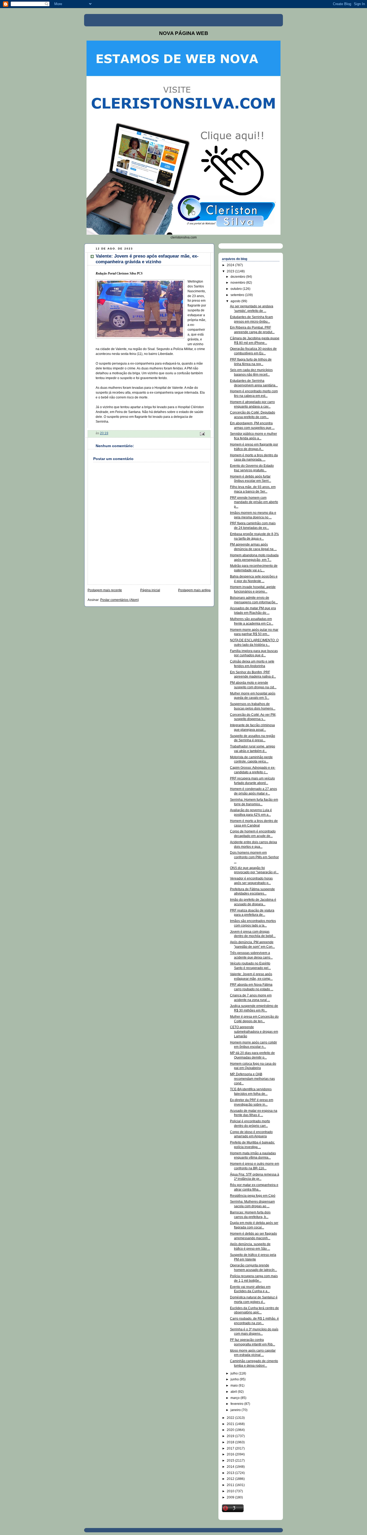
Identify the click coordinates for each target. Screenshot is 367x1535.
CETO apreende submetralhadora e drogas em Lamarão (254, 1031)
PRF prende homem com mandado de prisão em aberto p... (254, 502)
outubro (237, 289)
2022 (231, 1418)
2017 (231, 1448)
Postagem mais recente (105, 590)
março (235, 1398)
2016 (231, 1454)
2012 (231, 1479)
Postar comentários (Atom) (119, 600)
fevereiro (237, 1404)
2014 (231, 1467)
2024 (231, 265)
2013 (231, 1473)
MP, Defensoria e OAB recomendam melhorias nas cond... (252, 1078)
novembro (238, 282)
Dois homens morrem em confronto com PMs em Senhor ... (254, 857)
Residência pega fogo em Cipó (252, 1196)
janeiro (236, 1410)
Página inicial (150, 590)
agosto (236, 301)
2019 (231, 1436)
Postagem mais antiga (194, 590)
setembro (238, 295)
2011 (231, 1485)
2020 (231, 1430)
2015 (231, 1460)
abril (234, 1392)
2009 (231, 1497)
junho (235, 1379)
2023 (231, 271)
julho (235, 1373)
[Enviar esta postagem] (202, 433)
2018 (231, 1442)
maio (235, 1385)
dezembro (238, 277)
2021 (231, 1424)
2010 (231, 1491)
